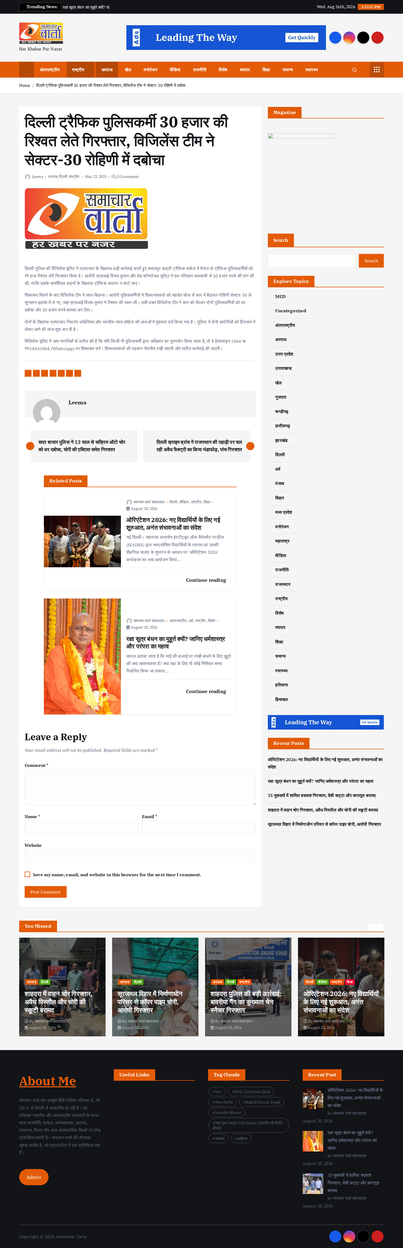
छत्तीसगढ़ (282, 426)
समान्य (288, 70)
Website (33, 845)
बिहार (279, 498)
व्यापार (245, 70)
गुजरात (280, 397)
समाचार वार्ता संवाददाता (149, 501)
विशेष (223, 70)
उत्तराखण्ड (283, 368)
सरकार (220, 1138)
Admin (33, 1177)
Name (32, 816)
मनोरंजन (150, 70)
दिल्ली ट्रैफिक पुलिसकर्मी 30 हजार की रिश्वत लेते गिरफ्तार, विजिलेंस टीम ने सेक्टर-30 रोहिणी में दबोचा (111, 85)
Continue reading (207, 580)
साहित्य (242, 1138)
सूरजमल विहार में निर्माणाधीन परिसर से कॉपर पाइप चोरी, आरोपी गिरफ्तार (324, 824)
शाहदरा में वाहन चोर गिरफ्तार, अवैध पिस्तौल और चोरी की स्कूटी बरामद (323, 810)
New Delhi (224, 1102)
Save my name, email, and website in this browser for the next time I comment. (117, 875)
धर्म (191, 620)
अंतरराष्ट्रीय (49, 70)
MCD (280, 296)
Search (280, 240)
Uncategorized (290, 311)
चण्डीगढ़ (281, 412)
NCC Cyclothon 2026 (252, 1091)
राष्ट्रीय (78, 70)
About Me (47, 1081)
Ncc (218, 1091)
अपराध (106, 70)
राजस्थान (282, 584)
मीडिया (175, 70)
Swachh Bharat (228, 1112)
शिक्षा (266, 70)
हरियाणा (281, 685)
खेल (128, 70)
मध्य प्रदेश (283, 512)
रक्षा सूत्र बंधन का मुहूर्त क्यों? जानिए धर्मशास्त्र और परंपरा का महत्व (320, 781)
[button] (372, 927)
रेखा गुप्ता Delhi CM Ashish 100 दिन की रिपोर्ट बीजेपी (247, 1125)
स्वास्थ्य (311, 70)
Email (149, 816)
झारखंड (281, 440)
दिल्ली (63, 176)
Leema (37, 176)
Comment (36, 765)
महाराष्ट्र (282, 541)
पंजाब (279, 483)
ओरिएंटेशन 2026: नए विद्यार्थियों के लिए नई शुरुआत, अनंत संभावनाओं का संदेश (355, 1097)
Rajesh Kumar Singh (263, 1102)
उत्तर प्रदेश (284, 354)
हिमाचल (281, 699)
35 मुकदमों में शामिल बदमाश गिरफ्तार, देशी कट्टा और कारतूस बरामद (322, 795)
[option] (62, 987)
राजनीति (199, 70)
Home (24, 85)
